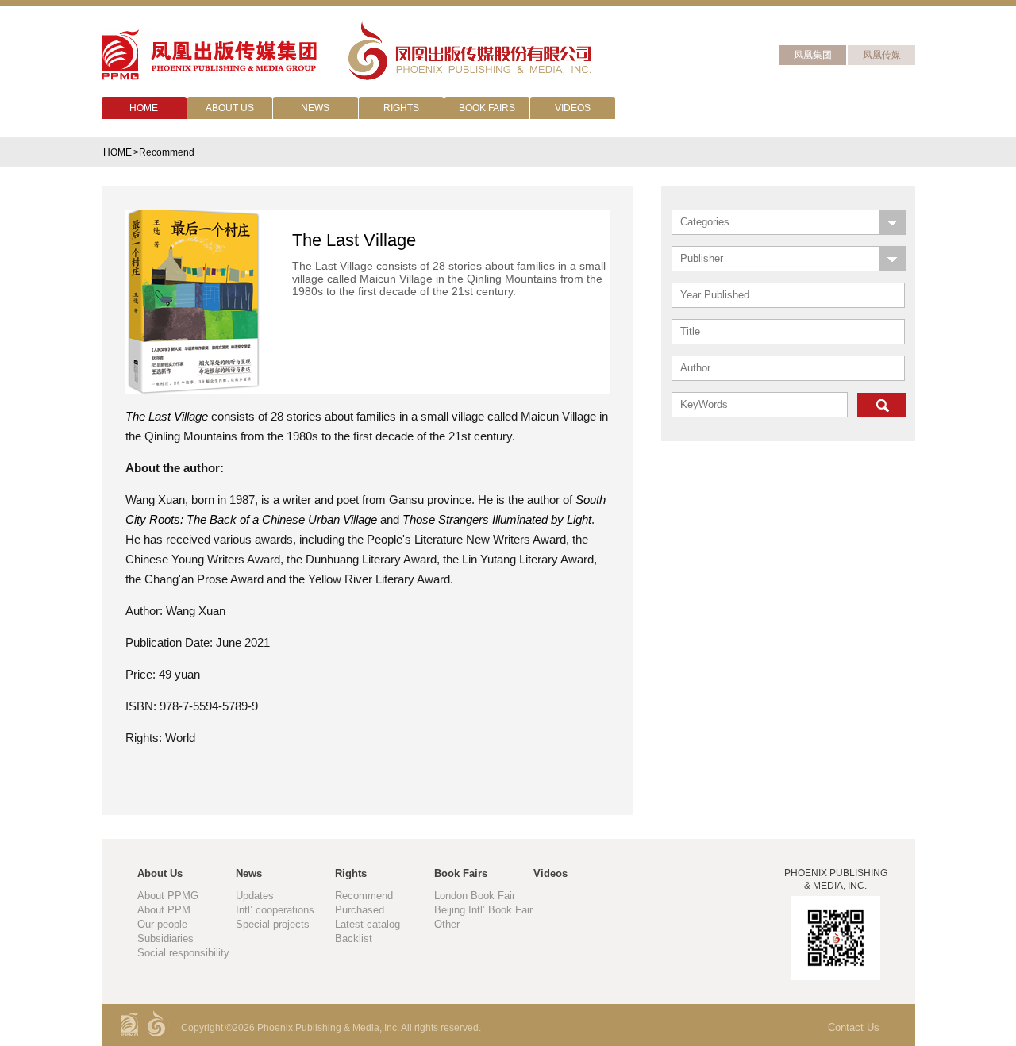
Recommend (364, 896)
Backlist (353, 938)
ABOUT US (230, 107)
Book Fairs (460, 873)
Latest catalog (367, 924)
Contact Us (853, 1027)
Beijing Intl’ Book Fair (483, 910)
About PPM (163, 910)
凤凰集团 (813, 54)
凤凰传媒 (882, 54)
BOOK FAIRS (487, 107)
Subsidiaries (165, 938)
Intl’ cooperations (275, 910)
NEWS (315, 107)
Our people (162, 924)
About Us (160, 873)
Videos (550, 873)
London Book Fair (474, 896)
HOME (143, 107)
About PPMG (167, 896)
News (249, 873)
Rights (351, 873)
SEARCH (881, 405)
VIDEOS (573, 107)
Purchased (359, 910)
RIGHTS (401, 107)
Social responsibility (183, 953)
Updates (255, 896)
